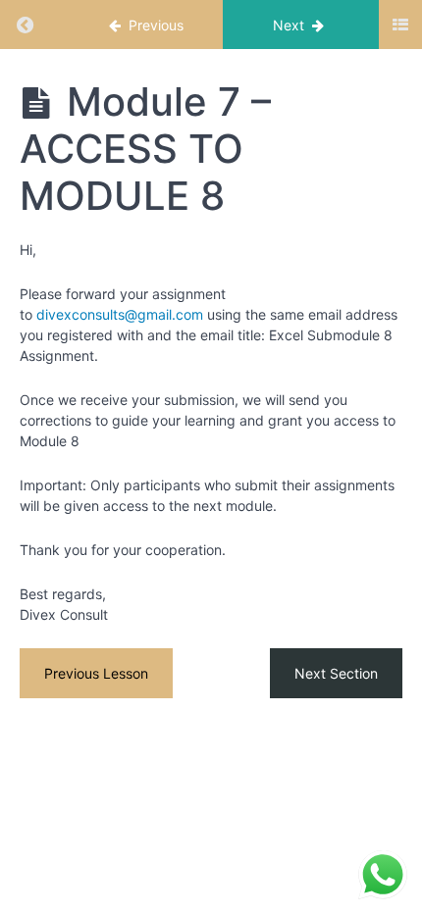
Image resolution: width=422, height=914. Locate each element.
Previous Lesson (96, 673)
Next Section (336, 673)
